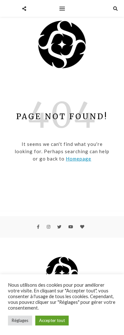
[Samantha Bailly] (62, 45)
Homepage (78, 158)
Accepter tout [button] (52, 320)
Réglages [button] (20, 320)
